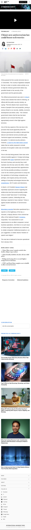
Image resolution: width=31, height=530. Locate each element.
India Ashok (11, 42)
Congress (22, 217)
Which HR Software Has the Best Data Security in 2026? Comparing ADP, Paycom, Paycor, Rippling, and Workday (15, 410)
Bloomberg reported (7, 209)
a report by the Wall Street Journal (17, 142)
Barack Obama (20, 187)
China (26, 97)
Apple (12, 159)
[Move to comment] (20, 48)
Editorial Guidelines (22, 280)
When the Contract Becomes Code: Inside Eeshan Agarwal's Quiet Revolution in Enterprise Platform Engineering (14, 441)
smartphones (5, 183)
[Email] (17, 48)
